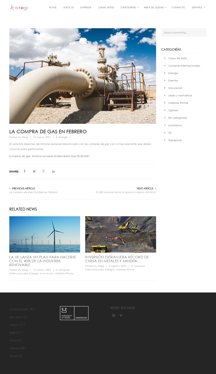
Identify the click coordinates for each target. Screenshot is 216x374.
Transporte (175, 140)
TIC (170, 132)
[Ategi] (27, 7)
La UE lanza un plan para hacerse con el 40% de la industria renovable (42, 261)
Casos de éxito (177, 58)
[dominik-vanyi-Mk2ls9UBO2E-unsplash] (120, 234)
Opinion (173, 110)
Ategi (25, 137)
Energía (63, 137)
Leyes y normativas (180, 95)
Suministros (175, 125)
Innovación (46, 273)
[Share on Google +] (44, 171)
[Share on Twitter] (34, 171)
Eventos (173, 80)
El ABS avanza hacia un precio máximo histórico (126, 192)
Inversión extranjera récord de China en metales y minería (117, 259)
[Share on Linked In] (54, 171)
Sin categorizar (177, 117)
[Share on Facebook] (24, 171)
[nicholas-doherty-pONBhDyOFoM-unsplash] (44, 234)
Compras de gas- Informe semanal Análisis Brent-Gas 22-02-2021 (49, 156)
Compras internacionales (184, 65)
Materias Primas (64, 273)
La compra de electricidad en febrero (33, 192)
